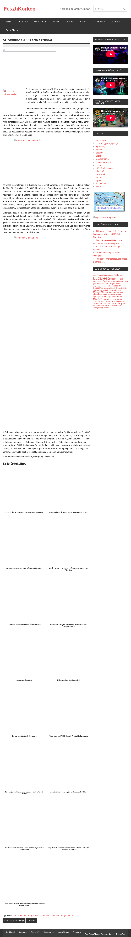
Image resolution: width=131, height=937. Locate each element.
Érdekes (99, 156)
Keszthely (107, 288)
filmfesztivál (123, 281)
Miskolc (97, 292)
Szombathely (105, 301)
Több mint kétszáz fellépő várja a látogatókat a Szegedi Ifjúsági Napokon (109, 234)
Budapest (101, 278)
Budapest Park (116, 279)
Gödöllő (118, 284)
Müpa (105, 294)
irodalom (109, 286)
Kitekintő (99, 22)
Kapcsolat (23, 932)
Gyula (108, 283)
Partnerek (77, 932)
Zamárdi (106, 308)
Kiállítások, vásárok (105, 168)
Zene (8, 22)
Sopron (118, 296)
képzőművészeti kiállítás (118, 288)
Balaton (100, 275)
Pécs (106, 296)
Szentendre (107, 299)
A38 (94, 275)
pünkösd (112, 297)
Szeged (97, 299)
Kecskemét (98, 288)
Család (70, 22)
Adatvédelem (63, 932)
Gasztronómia (102, 159)
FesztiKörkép (19, 9)
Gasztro (23, 22)
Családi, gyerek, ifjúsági (14, 920)
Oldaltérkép (35, 932)
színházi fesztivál (99, 304)
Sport (83, 22)
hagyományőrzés (99, 286)
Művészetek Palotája (114, 294)
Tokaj (113, 303)
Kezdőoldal (10, 932)
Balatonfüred (108, 275)
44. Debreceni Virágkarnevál (27, 915)
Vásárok (116, 22)
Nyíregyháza (98, 297)
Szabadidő (101, 183)
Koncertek (100, 174)
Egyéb (99, 150)
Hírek (56, 22)
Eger (116, 281)
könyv (111, 290)
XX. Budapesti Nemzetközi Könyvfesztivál (107, 306)
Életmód (99, 153)
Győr (112, 284)
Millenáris (118, 290)
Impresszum (49, 932)
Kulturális (40, 22)
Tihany (109, 303)
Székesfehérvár (118, 301)
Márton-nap (106, 292)
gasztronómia (99, 283)
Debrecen (45, 915)
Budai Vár (118, 275)
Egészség (100, 147)
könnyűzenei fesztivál (100, 290)
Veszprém (121, 303)
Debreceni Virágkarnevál (62, 915)
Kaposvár (116, 286)
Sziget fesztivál (117, 299)
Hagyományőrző (103, 162)
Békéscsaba (97, 281)
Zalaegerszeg (98, 308)
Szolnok (96, 301)
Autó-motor (13, 30)
